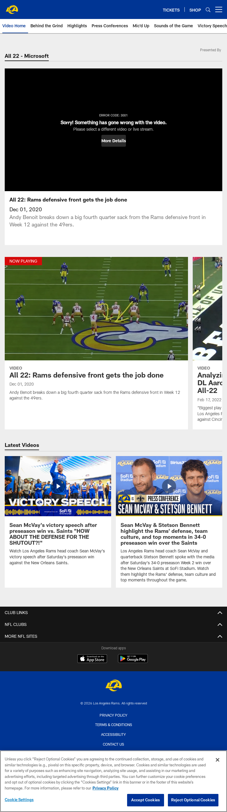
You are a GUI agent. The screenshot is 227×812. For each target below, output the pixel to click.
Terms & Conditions (113, 725)
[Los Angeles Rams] (113, 686)
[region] (113, 781)
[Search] (208, 10)
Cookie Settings (19, 799)
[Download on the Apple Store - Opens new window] (92, 659)
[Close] (217, 759)
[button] (113, 141)
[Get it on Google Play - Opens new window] (132, 661)
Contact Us (113, 744)
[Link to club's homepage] (12, 7)
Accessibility (113, 734)
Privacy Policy (113, 715)
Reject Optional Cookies (193, 799)
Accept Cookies (145, 799)
